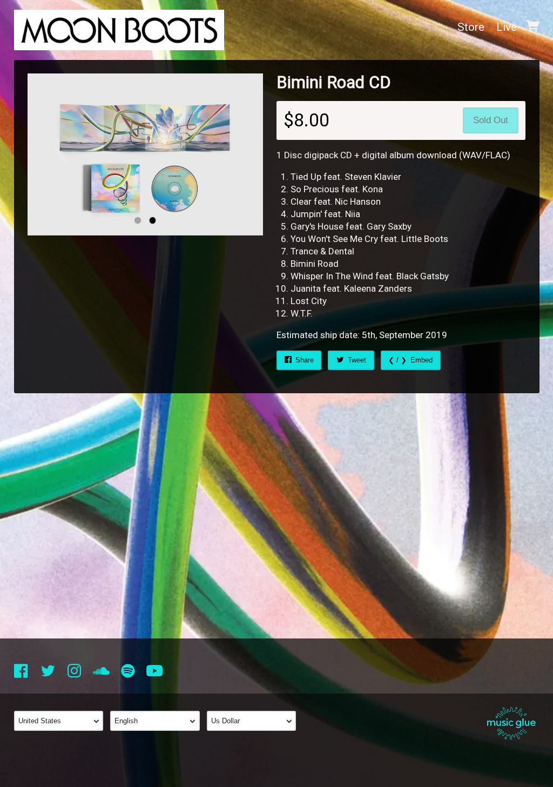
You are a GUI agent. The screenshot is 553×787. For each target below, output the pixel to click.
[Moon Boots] (119, 27)
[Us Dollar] (255, 721)
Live (506, 27)
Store (470, 27)
